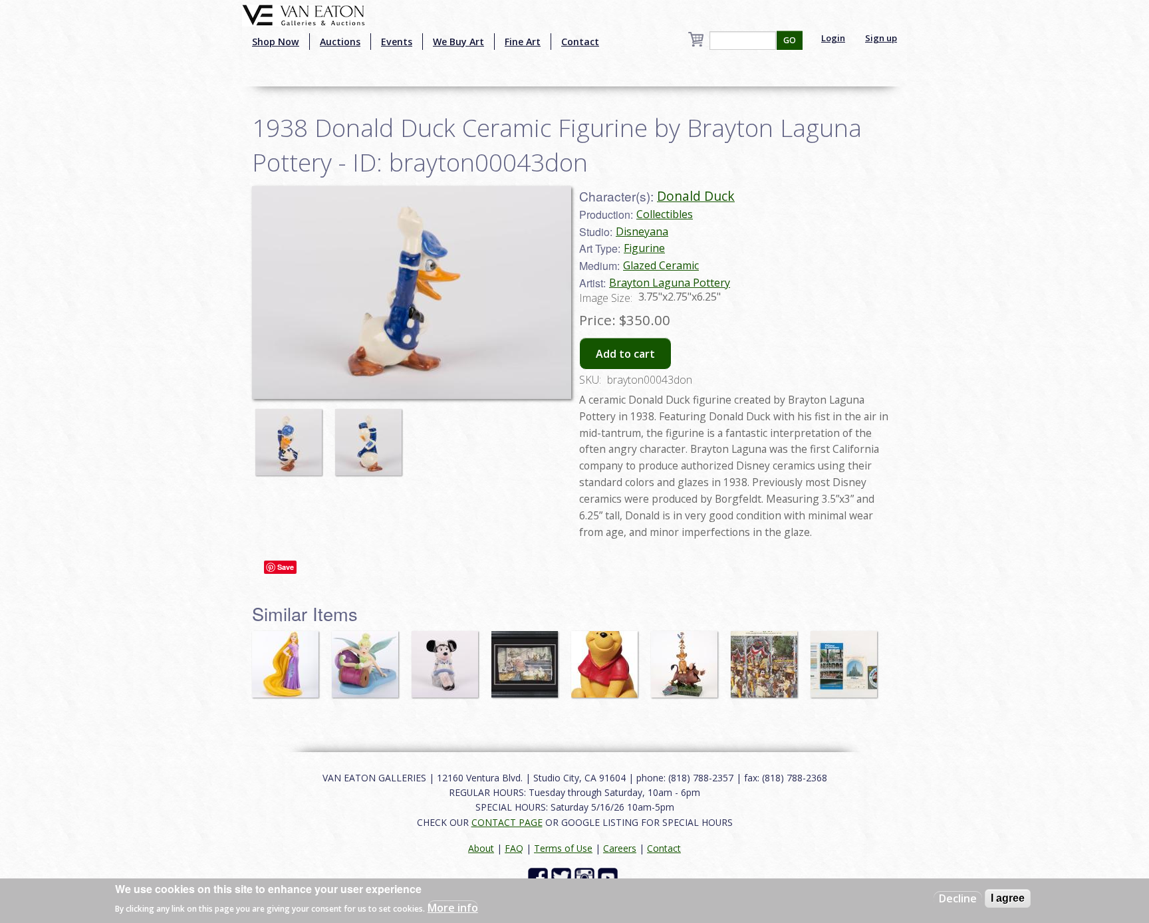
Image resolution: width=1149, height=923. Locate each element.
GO (789, 40)
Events (396, 41)
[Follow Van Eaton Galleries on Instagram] (586, 876)
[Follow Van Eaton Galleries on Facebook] (539, 876)
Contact (580, 41)
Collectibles (664, 214)
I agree (1008, 898)
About (481, 848)
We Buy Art (458, 41)
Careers (619, 848)
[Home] (303, 14)
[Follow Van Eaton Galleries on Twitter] (562, 876)
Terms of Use (563, 848)
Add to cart (625, 353)
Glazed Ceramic (661, 265)
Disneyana (642, 231)
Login (833, 38)
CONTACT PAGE (507, 822)
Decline (958, 898)
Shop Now (275, 41)
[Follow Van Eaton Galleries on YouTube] (609, 876)
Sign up (881, 38)
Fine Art (523, 41)
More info (453, 907)
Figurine (644, 248)
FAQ (514, 848)
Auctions (340, 41)
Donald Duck (696, 196)
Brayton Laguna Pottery (669, 282)
